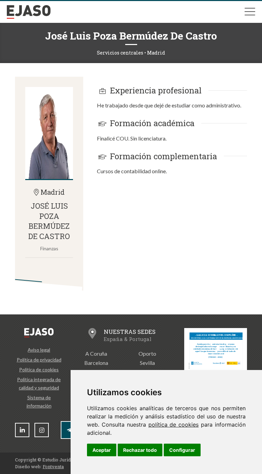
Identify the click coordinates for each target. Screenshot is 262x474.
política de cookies (173, 424)
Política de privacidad (39, 359)
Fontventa (53, 466)
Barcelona (96, 362)
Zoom (49, 133)
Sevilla (147, 362)
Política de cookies (39, 369)
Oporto (147, 353)
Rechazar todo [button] (140, 450)
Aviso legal (39, 350)
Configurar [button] (182, 450)
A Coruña (96, 353)
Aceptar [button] (101, 450)
